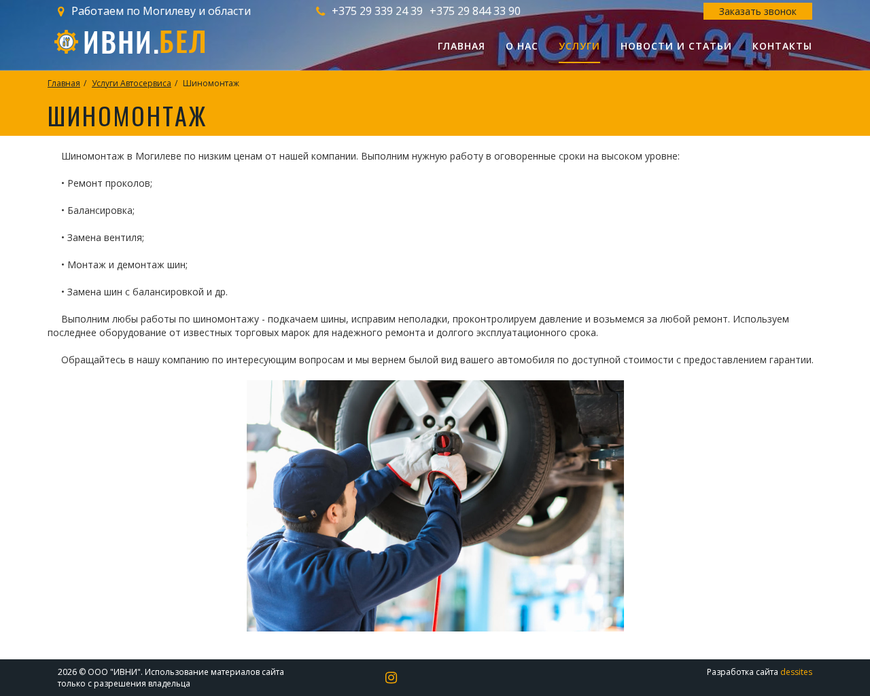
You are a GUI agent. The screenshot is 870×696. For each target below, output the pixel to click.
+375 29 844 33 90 (475, 10)
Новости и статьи (676, 45)
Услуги (579, 45)
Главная (461, 45)
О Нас (522, 45)
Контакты (782, 45)
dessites (796, 672)
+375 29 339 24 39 (377, 10)
